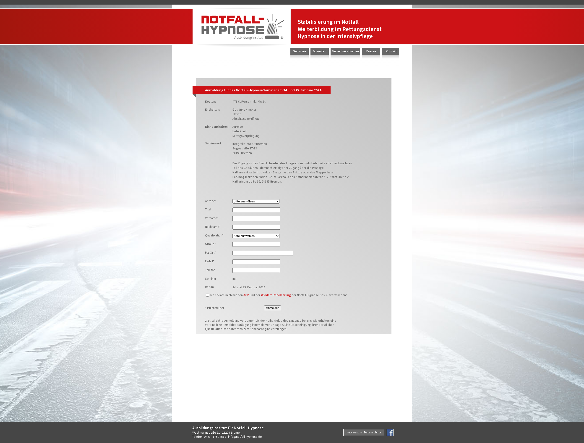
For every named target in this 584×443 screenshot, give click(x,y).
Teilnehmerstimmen (345, 51)
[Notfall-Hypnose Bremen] (241, 26)
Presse (371, 51)
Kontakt (391, 51)
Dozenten (319, 51)
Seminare (299, 51)
